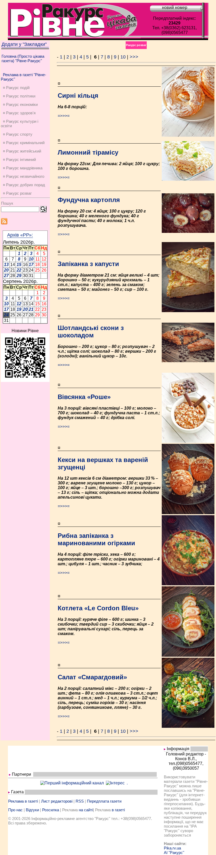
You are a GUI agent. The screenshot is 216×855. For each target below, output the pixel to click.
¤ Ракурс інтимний (19, 159)
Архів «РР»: (20, 235)
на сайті (86, 810)
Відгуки (32, 810)
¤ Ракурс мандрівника (22, 168)
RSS (80, 801)
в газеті (118, 810)
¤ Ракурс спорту (17, 134)
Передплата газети (104, 801)
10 (123, 57)
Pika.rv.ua (172, 848)
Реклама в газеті (23, 801)
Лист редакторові (56, 801)
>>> (134, 57)
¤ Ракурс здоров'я (19, 113)
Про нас (15, 810)
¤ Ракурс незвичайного (23, 176)
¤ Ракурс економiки (20, 104)
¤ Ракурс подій (16, 87)
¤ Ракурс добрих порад (24, 185)
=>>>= (64, 116)
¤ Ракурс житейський (22, 151)
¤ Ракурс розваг (17, 193)
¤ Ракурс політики (19, 96)
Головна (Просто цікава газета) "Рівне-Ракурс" (23, 58)
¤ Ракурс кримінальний (24, 142)
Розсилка (50, 810)
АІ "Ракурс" (174, 852)
